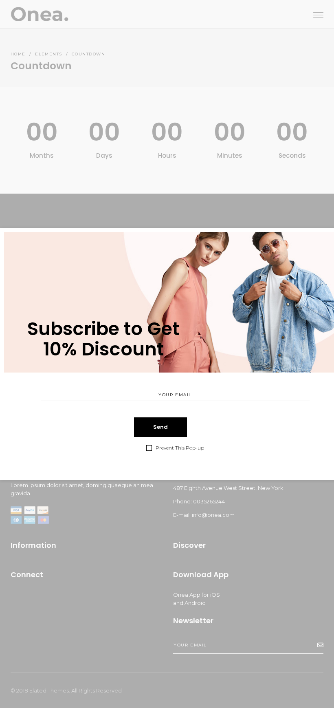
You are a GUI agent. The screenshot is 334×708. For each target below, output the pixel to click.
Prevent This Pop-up (180, 448)
